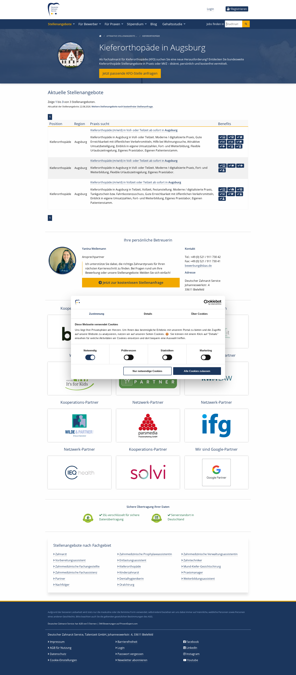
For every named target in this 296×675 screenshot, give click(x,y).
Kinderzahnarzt (129, 572)
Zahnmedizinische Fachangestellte (77, 566)
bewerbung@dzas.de (198, 266)
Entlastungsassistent (132, 560)
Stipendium (135, 24)
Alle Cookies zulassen (197, 371)
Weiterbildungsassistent (199, 579)
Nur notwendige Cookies (147, 371)
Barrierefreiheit (127, 642)
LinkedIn (191, 648)
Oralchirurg (126, 585)
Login (210, 9)
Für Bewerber (88, 24)
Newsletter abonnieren (132, 660)
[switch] (129, 357)
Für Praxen (112, 24)
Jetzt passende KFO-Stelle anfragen (130, 73)
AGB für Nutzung (60, 648)
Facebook (192, 642)
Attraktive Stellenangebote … (122, 36)
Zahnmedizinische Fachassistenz (76, 572)
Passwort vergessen (130, 654)
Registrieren (238, 9)
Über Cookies (199, 313)
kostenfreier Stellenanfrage (138, 106)
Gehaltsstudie (172, 24)
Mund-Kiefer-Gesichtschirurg (202, 566)
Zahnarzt (61, 554)
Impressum (57, 642)
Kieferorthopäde (130, 566)
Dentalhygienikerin (131, 579)
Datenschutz (58, 654)
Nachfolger (62, 585)
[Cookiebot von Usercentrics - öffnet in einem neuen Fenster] (206, 302)
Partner (60, 579)
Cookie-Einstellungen (63, 660)
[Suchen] (246, 24)
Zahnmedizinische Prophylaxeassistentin (145, 554)
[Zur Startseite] (100, 36)
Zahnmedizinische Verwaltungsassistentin (210, 554)
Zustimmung (96, 313)
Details (148, 313)
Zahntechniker (192, 560)
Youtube (192, 660)
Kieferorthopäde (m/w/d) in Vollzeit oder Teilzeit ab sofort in (135, 182)
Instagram (193, 654)
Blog (153, 24)
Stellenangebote (60, 24)
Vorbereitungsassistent (70, 560)
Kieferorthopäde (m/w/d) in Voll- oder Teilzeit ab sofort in (133, 130)
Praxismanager (193, 572)
